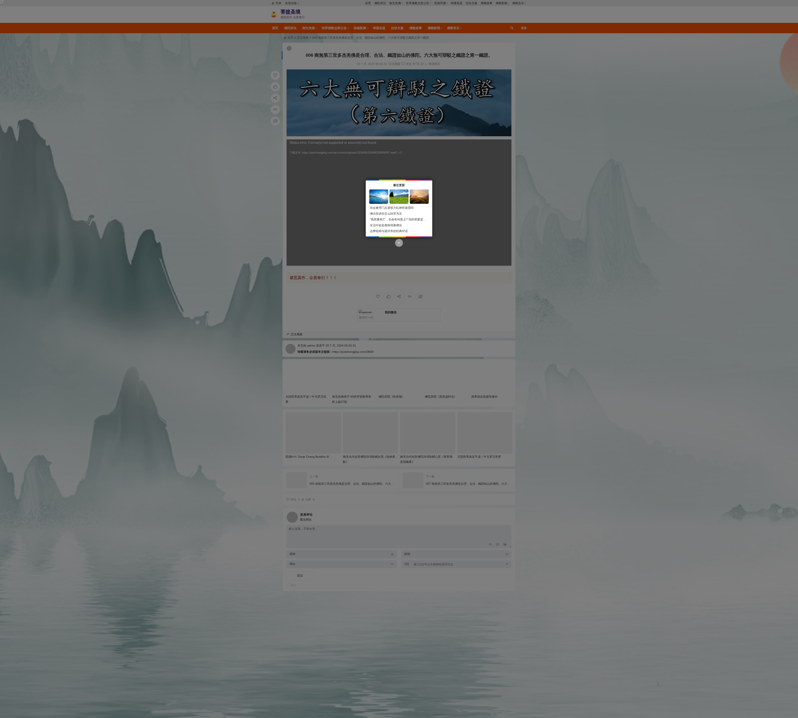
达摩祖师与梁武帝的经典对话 (389, 231)
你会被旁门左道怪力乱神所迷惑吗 (392, 207)
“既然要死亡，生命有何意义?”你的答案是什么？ (401, 219)
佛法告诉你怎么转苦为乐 (386, 213)
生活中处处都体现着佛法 (386, 225)
